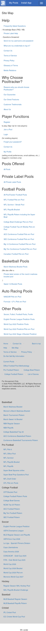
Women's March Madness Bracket (16, 411)
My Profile (7, 151)
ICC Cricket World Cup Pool (14, 616)
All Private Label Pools (12, 182)
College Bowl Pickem (32, 370)
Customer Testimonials (12, 104)
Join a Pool (8, 129)
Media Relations (10, 70)
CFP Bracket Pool (10, 492)
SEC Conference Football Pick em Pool (19, 239)
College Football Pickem (13, 374)
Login (6, 134)
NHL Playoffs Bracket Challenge (15, 590)
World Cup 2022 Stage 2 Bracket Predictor (20, 334)
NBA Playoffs (8, 427)
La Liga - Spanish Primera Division (16, 543)
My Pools (13, 2)
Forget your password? (13, 142)
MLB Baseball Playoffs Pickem (15, 603)
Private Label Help (11, 33)
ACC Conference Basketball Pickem (17, 436)
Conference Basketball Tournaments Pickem (20, 440)
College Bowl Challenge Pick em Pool (18, 222)
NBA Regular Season (11, 423)
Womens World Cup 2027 (13, 576)
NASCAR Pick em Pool (12, 296)
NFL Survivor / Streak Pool (14, 204)
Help (5, 347)
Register (7, 122)
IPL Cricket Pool (9, 612)
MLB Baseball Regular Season (15, 599)
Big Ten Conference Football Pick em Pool (20, 249)
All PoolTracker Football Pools (15, 194)
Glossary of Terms (11, 65)
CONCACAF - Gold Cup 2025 (14, 556)
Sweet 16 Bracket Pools (13, 284)
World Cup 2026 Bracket (12, 568)
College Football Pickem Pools (15, 496)
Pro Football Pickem (11, 370)
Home (5, 343)
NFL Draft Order (9, 479)
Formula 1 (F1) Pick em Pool (15, 301)
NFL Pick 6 (7, 449)
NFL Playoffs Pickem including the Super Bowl (19, 215)
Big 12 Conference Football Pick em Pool (19, 244)
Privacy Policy (9, 60)
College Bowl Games (11, 500)
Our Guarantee (9, 94)
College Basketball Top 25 (13, 432)
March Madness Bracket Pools (15, 266)
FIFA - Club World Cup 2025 (14, 560)
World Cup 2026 (9, 564)
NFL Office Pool (9, 453)
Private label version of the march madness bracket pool (20, 275)
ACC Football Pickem (11, 509)
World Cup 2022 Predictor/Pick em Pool (19, 329)
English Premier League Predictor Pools (19, 319)
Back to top (36, 343)
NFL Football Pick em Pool (14, 199)
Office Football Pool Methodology (16, 365)
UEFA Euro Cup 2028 (11, 539)
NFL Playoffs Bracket (12, 209)
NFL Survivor (8, 458)
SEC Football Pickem (11, 517)
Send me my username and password (18, 40)
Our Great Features (11, 99)
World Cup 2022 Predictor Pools (16, 324)
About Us (7, 109)
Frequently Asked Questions (15, 26)
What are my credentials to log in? (17, 45)
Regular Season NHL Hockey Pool (16, 585)
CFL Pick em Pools (10, 483)
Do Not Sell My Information (13, 356)
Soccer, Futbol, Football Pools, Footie (18, 314)
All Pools (7, 169)
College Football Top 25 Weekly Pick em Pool (19, 228)
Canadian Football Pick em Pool (16, 254)
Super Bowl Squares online (13, 470)
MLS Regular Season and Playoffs (16, 535)
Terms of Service (10, 55)
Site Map (15, 347)
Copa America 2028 (11, 551)
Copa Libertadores (10, 547)
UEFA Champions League (13, 530)
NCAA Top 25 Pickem (11, 504)
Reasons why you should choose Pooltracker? (16, 88)
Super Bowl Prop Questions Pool (16, 474)
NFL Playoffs (8, 466)
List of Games (33, 374)
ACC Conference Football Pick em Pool (19, 234)
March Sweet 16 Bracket (12, 419)
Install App (26, 2)
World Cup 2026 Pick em (13, 572)
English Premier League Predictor (16, 526)
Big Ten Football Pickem (12, 513)
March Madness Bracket (12, 406)
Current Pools (8, 361)
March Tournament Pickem (13, 415)
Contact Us (8, 50)
